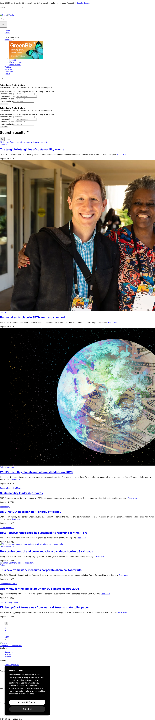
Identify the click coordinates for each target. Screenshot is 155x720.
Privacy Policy (28, 694)
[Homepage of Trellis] (3, 643)
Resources (25, 142)
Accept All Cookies (27, 702)
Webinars (8, 67)
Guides (3, 467)
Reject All (27, 709)
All (1, 142)
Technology (5, 507)
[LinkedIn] (1, 706)
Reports (49, 142)
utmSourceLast (6, 101)
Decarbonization (7, 546)
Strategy (10, 467)
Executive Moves (14, 488)
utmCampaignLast (8, 96)
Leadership (12, 584)
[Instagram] (4, 706)
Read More (121, 154)
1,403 (7, 637)
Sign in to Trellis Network (11, 646)
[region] (27, 690)
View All (8, 39)
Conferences (15, 142)
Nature (3, 312)
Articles (6, 142)
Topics (7, 30)
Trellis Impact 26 (12, 665)
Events (7, 33)
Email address (7, 94)
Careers (3, 144)
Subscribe (4, 104)
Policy (2, 565)
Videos (34, 142)
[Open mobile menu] (3, 25)
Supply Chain (12, 602)
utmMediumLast (7, 99)
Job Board (9, 71)
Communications (7, 528)
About (7, 74)
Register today (83, 3)
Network (8, 69)
